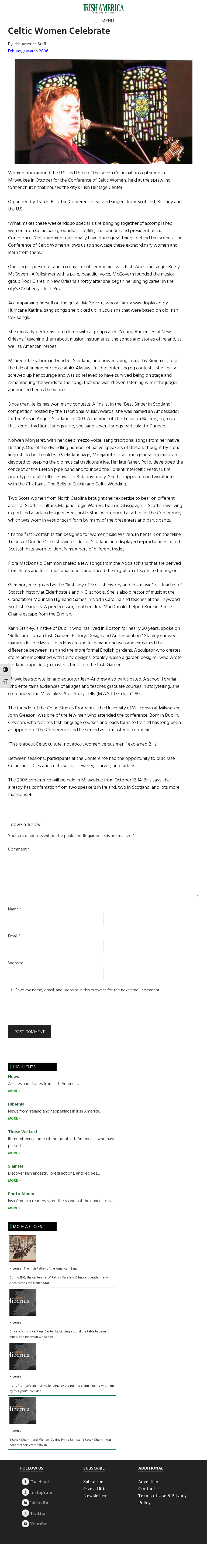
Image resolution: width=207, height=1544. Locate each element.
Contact (146, 1488)
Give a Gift (94, 1488)
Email (14, 936)
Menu (107, 20)
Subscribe (93, 1481)
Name (15, 909)
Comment (19, 849)
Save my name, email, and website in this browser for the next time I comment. (87, 990)
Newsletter (95, 1495)
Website (15, 963)
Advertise (148, 1481)
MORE (13, 1091)
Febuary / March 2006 (28, 51)
